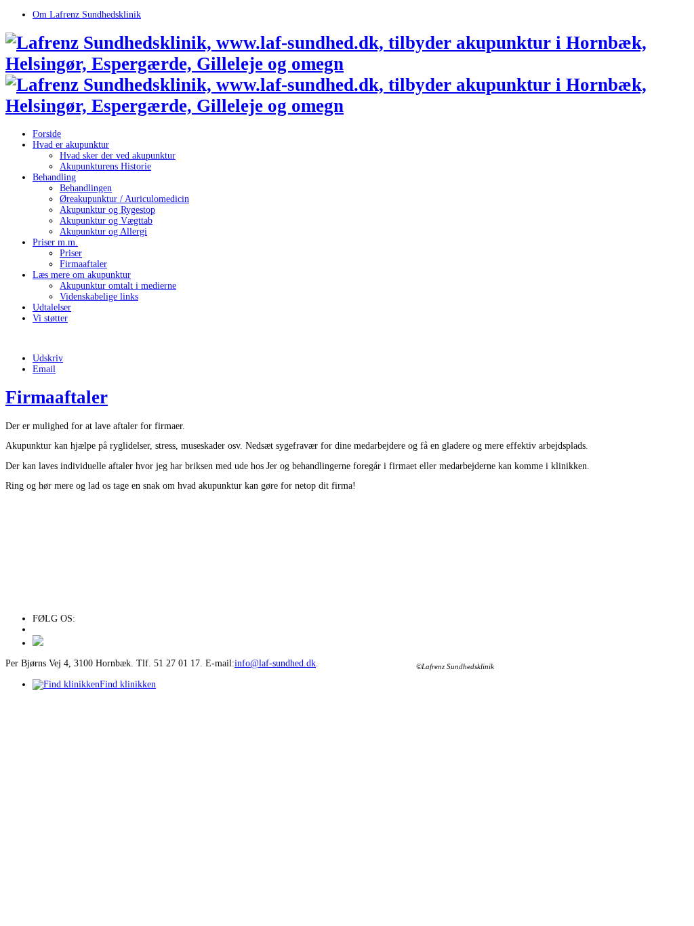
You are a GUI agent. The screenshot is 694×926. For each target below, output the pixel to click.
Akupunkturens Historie (105, 166)
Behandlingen (86, 188)
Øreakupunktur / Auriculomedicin (124, 199)
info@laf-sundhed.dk (275, 663)
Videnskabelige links (99, 296)
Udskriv (48, 358)
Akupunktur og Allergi (103, 231)
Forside (47, 134)
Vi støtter (50, 318)
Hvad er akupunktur (71, 145)
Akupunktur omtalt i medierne (118, 286)
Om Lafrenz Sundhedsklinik (87, 14)
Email (44, 369)
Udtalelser (52, 307)
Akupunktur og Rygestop (107, 210)
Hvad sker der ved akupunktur (118, 155)
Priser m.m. (55, 242)
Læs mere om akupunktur (82, 275)
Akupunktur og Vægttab (106, 221)
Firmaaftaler (83, 264)
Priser (71, 253)
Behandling (54, 177)
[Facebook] (38, 643)
